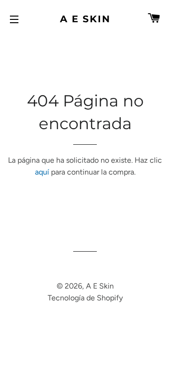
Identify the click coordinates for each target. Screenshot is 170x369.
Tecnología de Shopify (85, 297)
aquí (42, 171)
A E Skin (85, 19)
